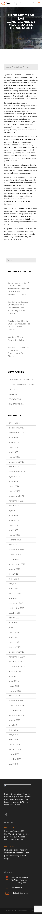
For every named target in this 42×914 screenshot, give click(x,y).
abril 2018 (13, 764)
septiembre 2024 (17, 471)
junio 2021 (13, 627)
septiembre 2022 (17, 564)
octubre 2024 (15, 467)
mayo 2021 (14, 632)
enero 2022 (14, 598)
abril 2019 (13, 740)
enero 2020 (14, 696)
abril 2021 (13, 637)
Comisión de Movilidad (21, 384)
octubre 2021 (15, 613)
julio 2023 (13, 515)
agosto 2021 (14, 618)
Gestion (13, 389)
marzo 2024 (14, 491)
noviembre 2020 (17, 657)
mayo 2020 (14, 686)
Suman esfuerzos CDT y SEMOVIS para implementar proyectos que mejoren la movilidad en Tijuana (18, 289)
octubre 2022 (15, 559)
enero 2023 (14, 545)
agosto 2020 (15, 671)
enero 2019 (14, 754)
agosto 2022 (14, 569)
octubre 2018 (15, 759)
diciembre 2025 (16, 428)
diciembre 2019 (16, 700)
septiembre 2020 (17, 666)
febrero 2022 (15, 593)
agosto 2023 (14, 511)
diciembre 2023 (16, 496)
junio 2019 (13, 730)
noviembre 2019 (16, 705)
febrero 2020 (15, 691)
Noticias (13, 394)
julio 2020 (13, 676)
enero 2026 (14, 423)
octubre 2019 (15, 710)
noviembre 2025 (17, 433)
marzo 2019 (14, 744)
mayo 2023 (14, 525)
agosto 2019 (14, 720)
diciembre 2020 (16, 652)
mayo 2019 (14, 735)
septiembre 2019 (17, 715)
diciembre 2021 (16, 603)
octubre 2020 (15, 662)
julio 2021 (13, 622)
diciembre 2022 (16, 549)
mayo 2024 (14, 486)
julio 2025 (13, 437)
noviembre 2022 (17, 554)
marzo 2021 (14, 642)
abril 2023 (13, 530)
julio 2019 (13, 725)
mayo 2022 (14, 584)
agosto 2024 (15, 476)
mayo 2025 (14, 447)
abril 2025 (13, 452)
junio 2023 (14, 520)
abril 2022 (13, 588)
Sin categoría (16, 404)
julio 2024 (13, 481)
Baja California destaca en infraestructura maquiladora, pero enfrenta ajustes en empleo (18, 308)
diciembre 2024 (16, 462)
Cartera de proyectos (21, 379)
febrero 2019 (15, 749)
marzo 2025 (14, 457)
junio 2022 (14, 579)
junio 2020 (14, 681)
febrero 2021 (15, 647)
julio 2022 (13, 574)
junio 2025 (14, 442)
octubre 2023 (15, 506)
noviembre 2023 (17, 501)
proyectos (15, 399)
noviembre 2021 (16, 608)
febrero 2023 (15, 540)
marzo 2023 (14, 535)
